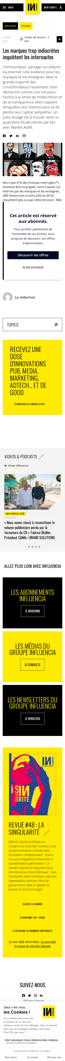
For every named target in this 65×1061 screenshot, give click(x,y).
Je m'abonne (32, 611)
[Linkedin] (17, 135)
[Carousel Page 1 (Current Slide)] (26, 547)
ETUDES (26, 26)
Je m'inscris (32, 718)
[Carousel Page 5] (39, 547)
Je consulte (32, 664)
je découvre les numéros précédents (32, 931)
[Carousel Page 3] (32, 547)
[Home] (32, 7)
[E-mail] (24, 135)
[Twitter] (10, 135)
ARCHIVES (10, 26)
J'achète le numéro (32, 904)
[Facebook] (4, 135)
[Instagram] (35, 995)
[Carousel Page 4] (36, 547)
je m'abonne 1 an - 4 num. (32, 917)
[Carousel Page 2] (29, 547)
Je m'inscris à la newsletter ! (29, 404)
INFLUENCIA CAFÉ (15, 513)
